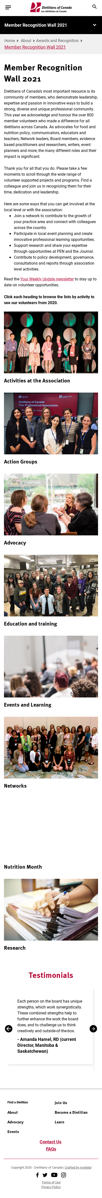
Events (13, 1132)
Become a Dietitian (71, 1112)
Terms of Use (51, 1182)
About (26, 40)
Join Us (61, 1103)
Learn (59, 1122)
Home (9, 40)
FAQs (51, 1149)
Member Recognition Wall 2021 (35, 25)
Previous (8, 1028)
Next (93, 1028)
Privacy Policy (51, 1187)
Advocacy (15, 1122)
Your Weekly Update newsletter (47, 278)
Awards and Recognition (57, 40)
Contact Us (50, 1142)
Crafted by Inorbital (78, 1167)
